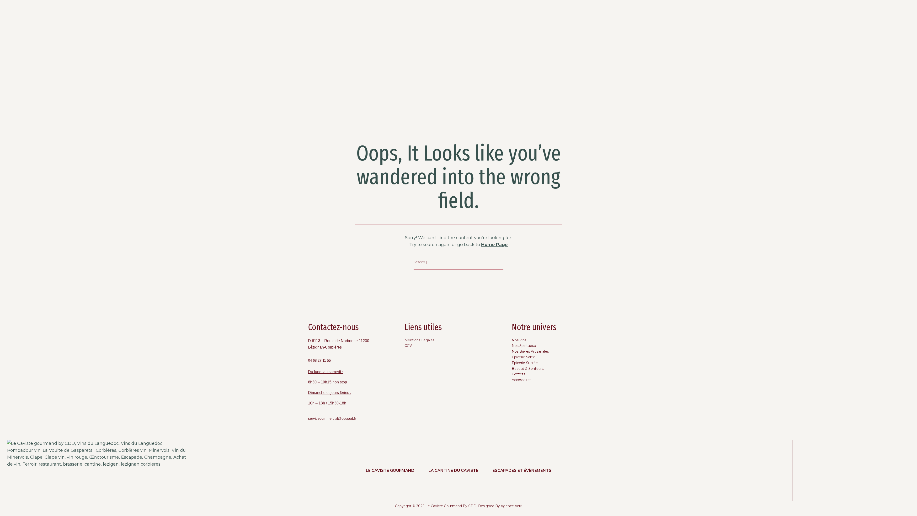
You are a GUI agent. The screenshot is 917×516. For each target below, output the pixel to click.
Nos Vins (519, 340)
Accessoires (521, 380)
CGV (408, 346)
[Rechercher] (500, 262)
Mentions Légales (419, 340)
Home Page (494, 244)
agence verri (511, 506)
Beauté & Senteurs (528, 368)
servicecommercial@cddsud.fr (332, 418)
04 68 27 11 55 (319, 360)
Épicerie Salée (523, 357)
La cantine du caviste (453, 470)
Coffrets (518, 374)
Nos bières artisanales (530, 351)
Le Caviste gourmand (390, 470)
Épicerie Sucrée (525, 363)
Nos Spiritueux (524, 346)
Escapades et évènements (521, 470)
